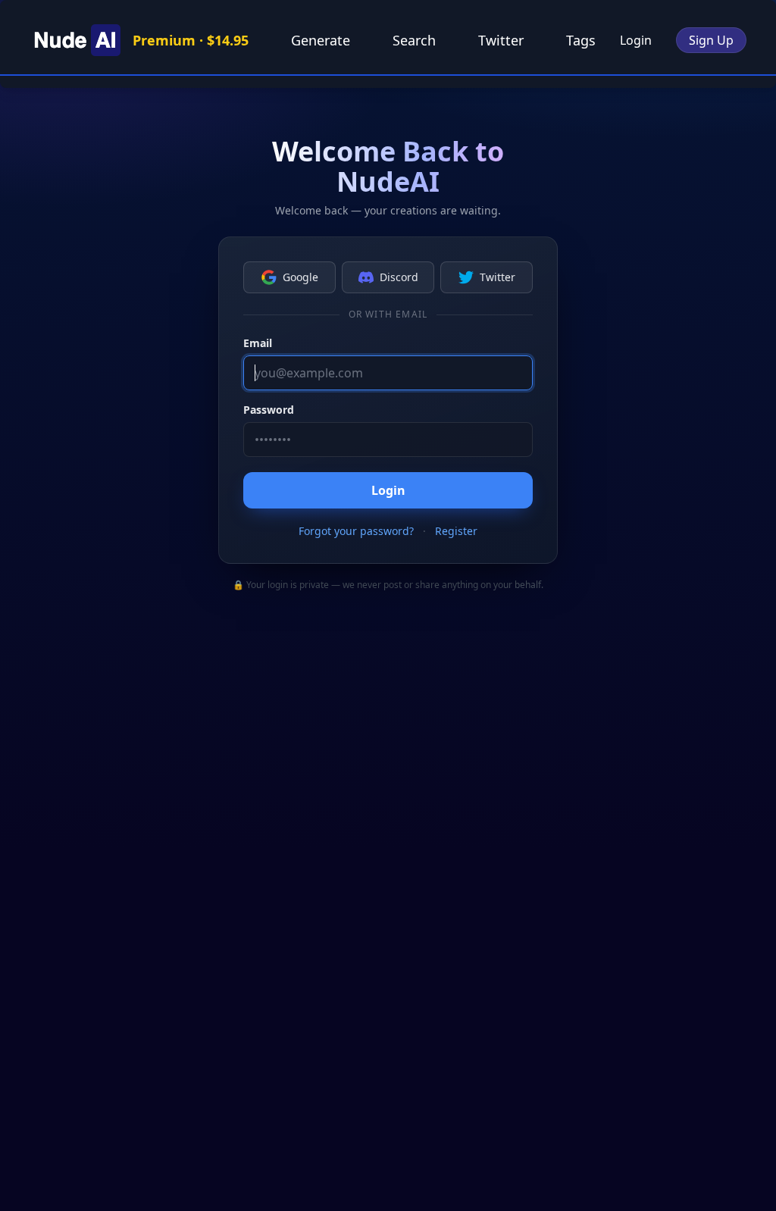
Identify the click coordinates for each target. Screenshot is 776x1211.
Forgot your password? (356, 531)
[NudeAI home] (75, 40)
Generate (320, 40)
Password (268, 409)
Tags (581, 40)
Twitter (501, 40)
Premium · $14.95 (191, 40)
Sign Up (711, 40)
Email (257, 343)
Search (414, 40)
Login (636, 40)
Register (456, 531)
